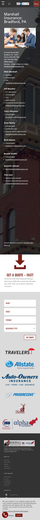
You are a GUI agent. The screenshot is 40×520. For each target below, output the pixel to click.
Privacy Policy (6, 460)
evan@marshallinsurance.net (15, 134)
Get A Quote (6, 485)
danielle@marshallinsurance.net (16, 169)
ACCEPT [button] (19, 515)
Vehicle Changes (7, 482)
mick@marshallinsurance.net (15, 83)
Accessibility (6, 466)
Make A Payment (7, 476)
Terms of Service (7, 462)
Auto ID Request (7, 481)
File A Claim (6, 479)
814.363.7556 (28, 243)
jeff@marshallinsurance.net (15, 105)
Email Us (7, 245)
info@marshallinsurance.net (14, 66)
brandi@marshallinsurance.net (16, 160)
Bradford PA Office (14, 494)
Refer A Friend (7, 468)
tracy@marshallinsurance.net (15, 117)
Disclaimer (6, 464)
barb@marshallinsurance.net (15, 146)
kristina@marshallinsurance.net (16, 183)
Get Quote (30, 337)
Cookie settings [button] (8, 515)
